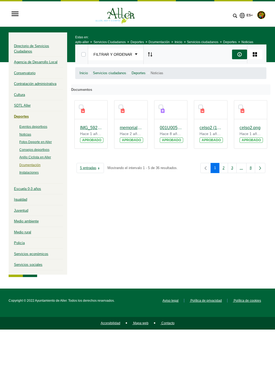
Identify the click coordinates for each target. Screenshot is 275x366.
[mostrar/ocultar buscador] (235, 16)
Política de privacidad (206, 300)
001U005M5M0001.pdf (171, 127)
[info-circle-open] (239, 54)
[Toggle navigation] (15, 14)
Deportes (21, 116)
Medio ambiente (26, 221)
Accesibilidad (110, 323)
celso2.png (250, 127)
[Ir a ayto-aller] (115, 14)
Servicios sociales (28, 265)
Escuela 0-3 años (27, 189)
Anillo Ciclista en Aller (35, 157)
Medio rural (22, 232)
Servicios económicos (31, 254)
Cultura (19, 95)
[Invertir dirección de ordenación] (150, 54)
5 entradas (92, 169)
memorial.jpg (131, 127)
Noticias (25, 134)
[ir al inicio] (253, 333)
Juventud (21, 210)
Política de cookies (247, 300)
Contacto (168, 323)
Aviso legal (170, 300)
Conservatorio (24, 73)
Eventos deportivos (33, 127)
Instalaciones (29, 172)
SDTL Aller (22, 105)
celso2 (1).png (211, 127)
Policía (19, 243)
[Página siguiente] (260, 168)
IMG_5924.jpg (91, 127)
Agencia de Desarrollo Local (35, 62)
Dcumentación (30, 165)
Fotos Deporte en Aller (35, 142)
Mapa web (140, 323)
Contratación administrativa (35, 84)
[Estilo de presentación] (254, 54)
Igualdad (20, 199)
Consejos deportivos (34, 150)
